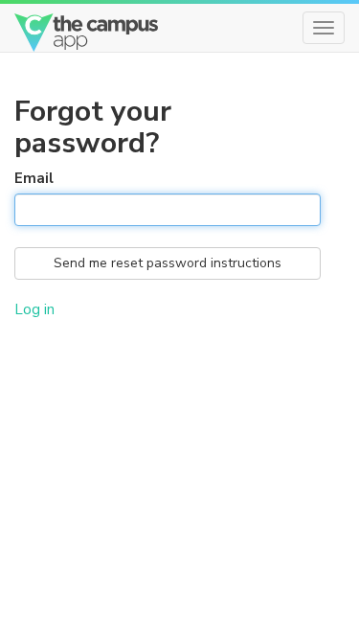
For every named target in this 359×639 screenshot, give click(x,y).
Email (34, 178)
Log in (34, 309)
